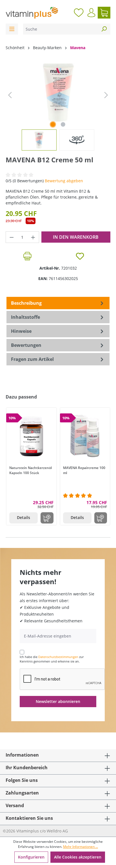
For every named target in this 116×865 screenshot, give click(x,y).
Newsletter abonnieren (58, 701)
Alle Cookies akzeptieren (77, 857)
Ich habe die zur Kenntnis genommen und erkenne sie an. (52, 659)
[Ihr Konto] (91, 12)
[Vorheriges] (10, 95)
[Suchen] (103, 29)
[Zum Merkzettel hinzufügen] (80, 256)
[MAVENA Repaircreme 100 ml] (85, 436)
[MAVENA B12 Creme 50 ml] (58, 92)
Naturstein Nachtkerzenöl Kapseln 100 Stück (30, 470)
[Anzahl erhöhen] (33, 237)
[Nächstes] (106, 95)
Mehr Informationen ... (80, 846)
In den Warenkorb (76, 237)
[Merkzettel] (78, 13)
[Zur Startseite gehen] (32, 13)
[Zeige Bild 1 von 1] (53, 124)
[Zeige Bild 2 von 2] (63, 124)
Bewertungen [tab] (26, 345)
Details (23, 517)
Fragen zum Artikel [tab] (32, 359)
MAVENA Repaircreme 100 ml (84, 470)
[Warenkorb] (104, 13)
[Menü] (12, 29)
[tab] (58, 303)
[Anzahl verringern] (11, 237)
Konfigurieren (31, 857)
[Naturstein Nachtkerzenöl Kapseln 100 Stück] (31, 436)
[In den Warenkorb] (47, 517)
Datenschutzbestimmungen (58, 657)
